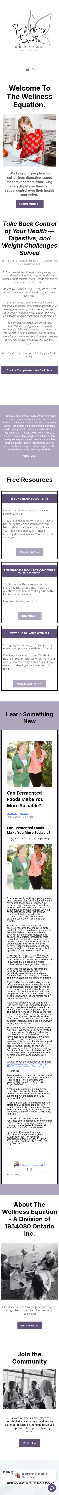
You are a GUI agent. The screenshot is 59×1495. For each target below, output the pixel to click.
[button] (27, 69)
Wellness (24, 813)
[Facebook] (27, 1169)
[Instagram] (31, 1169)
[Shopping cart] (33, 69)
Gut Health (12, 813)
